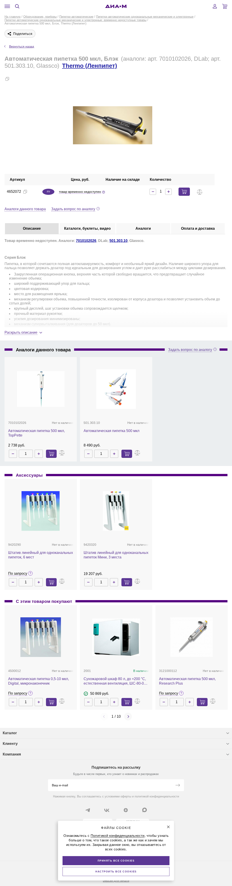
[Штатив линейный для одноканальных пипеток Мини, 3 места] (116, 511)
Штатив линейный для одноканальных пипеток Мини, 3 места (116, 555)
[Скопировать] (7, 79)
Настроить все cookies (116, 871)
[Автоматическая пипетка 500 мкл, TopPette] (41, 389)
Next (128, 716)
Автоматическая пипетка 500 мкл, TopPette (36, 433)
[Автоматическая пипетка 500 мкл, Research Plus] (191, 637)
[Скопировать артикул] (25, 191)
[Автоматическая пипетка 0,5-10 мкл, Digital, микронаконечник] (40, 637)
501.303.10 (118, 241)
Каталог (10, 733)
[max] (144, 809)
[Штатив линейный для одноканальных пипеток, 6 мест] (41, 511)
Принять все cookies (116, 860)
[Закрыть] (168, 827)
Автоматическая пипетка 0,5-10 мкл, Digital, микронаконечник (38, 681)
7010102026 (86, 241)
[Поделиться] (14, 79)
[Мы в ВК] (106, 810)
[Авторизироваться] (215, 6)
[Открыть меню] (7, 6)
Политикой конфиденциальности (118, 836)
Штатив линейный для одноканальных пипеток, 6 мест (40, 555)
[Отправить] (177, 785)
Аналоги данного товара (25, 209)
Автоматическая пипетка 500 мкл (111, 431)
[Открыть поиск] (17, 6)
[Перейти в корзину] (224, 6)
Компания (12, 754)
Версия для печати (116, 880)
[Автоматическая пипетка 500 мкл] (116, 389)
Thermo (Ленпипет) (89, 65)
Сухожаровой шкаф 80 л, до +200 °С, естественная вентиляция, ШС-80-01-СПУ (115, 681)
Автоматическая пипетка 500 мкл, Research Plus (187, 681)
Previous (104, 716)
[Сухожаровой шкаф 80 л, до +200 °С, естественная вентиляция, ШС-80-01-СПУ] (116, 637)
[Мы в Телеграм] (87, 810)
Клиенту (10, 744)
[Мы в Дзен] (125, 810)
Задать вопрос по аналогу (73, 209)
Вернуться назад (21, 46)
